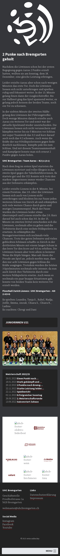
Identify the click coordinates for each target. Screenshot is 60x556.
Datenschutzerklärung (43, 494)
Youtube (7, 527)
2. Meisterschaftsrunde (29, 398)
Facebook (7, 524)
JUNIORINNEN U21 (17, 322)
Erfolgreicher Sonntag (29, 395)
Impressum (36, 498)
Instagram (8, 521)
